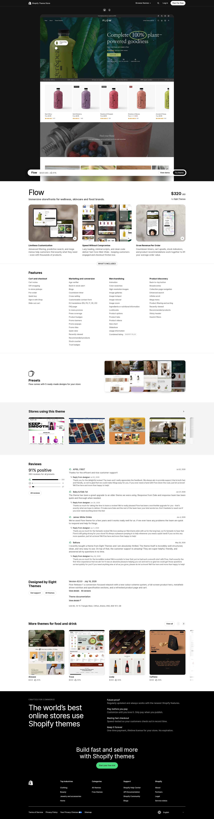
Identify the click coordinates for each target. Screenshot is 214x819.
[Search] (158, 3)
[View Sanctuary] (117, 376)
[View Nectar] (131, 376)
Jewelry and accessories (70, 796)
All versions (86, 591)
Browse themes (142, 3)
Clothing (63, 788)
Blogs (125, 801)
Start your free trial (107, 765)
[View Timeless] (145, 376)
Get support (35, 593)
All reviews (35, 493)
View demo (165, 173)
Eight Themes (179, 199)
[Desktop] (104, 10)
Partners (158, 792)
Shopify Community (131, 796)
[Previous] (178, 411)
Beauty (63, 792)
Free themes (97, 792)
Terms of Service (36, 812)
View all (169, 624)
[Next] (183, 411)
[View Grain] (159, 376)
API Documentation (131, 792)
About (157, 788)
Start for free (178, 3)
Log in (165, 3)
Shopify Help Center (132, 788)
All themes (49, 593)
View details (74, 591)
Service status (161, 801)
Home (62, 801)
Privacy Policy (52, 812)
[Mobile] (109, 10)
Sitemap (88, 812)
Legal (157, 796)
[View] (46, 431)
